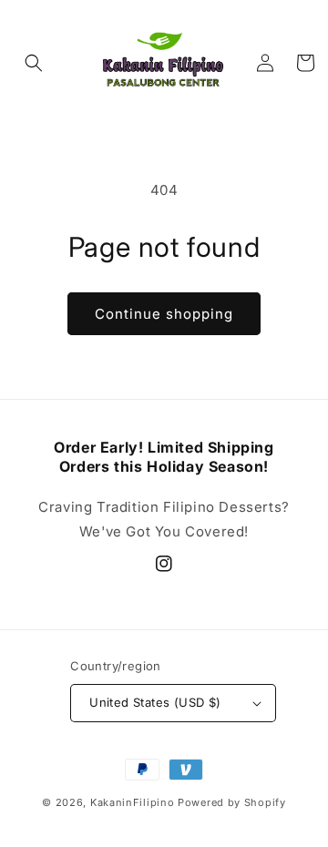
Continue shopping (164, 313)
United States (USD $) (154, 702)
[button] (34, 63)
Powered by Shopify (232, 802)
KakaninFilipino (132, 802)
